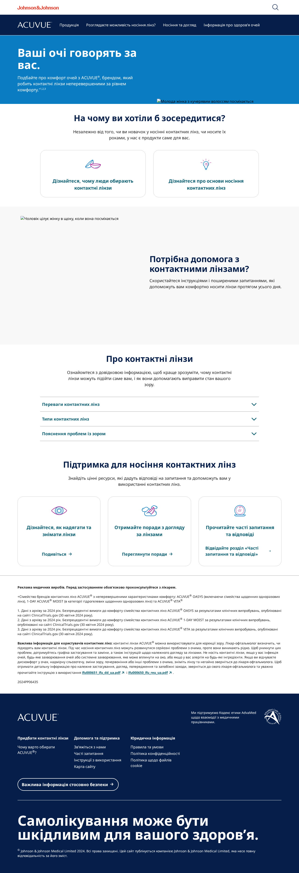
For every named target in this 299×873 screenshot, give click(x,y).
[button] (275, 7)
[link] (57, 554)
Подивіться (54, 554)
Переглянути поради (144, 554)
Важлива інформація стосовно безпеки (65, 784)
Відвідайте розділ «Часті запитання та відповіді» (232, 551)
